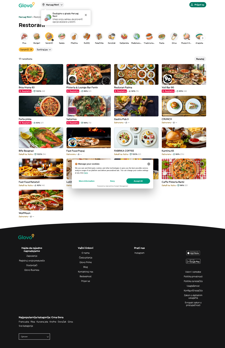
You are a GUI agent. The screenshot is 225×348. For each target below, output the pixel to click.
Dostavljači (31, 265)
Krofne (53, 321)
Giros (70, 321)
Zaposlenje (31, 256)
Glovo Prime (86, 262)
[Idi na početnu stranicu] (27, 4)
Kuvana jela (42, 321)
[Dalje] (202, 38)
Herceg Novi (25, 17)
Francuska (24, 321)
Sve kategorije (26, 326)
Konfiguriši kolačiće (193, 290)
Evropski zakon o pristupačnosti (193, 303)
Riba (33, 321)
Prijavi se (85, 281)
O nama (85, 253)
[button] (24, 38)
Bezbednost (86, 276)
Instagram (139, 253)
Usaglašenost (193, 286)
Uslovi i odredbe (193, 271)
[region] (112, 38)
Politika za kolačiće (193, 281)
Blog (85, 267)
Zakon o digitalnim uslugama (193, 296)
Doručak (62, 321)
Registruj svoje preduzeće (32, 260)
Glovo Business (31, 270)
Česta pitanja (85, 257)
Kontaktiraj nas (85, 271)
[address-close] (85, 15)
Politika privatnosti (193, 276)
